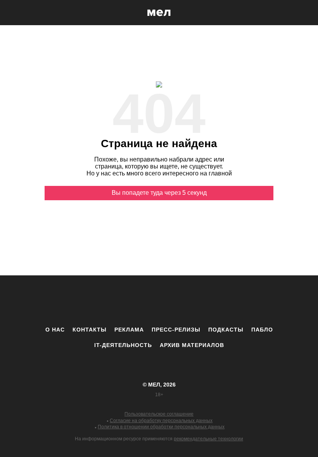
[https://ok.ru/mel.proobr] (201, 300)
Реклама (129, 329)
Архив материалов (192, 345)
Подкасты (226, 329)
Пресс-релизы (176, 329)
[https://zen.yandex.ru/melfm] (116, 300)
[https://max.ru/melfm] (223, 300)
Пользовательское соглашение (159, 414)
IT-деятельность (123, 345)
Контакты (90, 329)
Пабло (262, 329)
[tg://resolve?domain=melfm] (95, 300)
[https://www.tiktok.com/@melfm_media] (159, 300)
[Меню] (306, 13)
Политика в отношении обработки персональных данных (161, 427)
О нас (55, 329)
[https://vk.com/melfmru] (137, 300)
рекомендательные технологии (208, 439)
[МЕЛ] (159, 12)
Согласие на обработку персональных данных (161, 420)
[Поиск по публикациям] (8, 13)
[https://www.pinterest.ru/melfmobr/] (180, 300)
